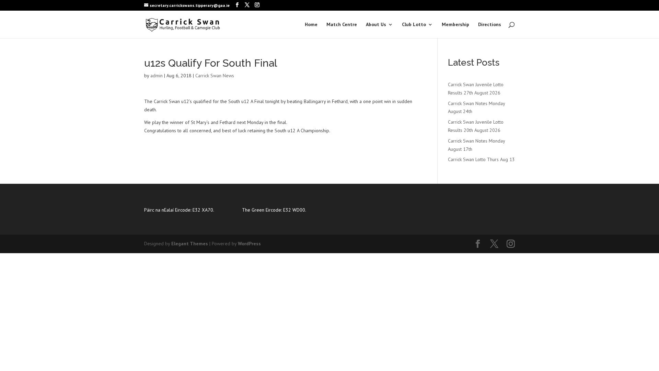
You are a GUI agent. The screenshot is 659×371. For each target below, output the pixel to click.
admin (156, 75)
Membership (455, 24)
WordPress (249, 243)
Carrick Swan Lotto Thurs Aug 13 (481, 159)
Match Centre (341, 24)
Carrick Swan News (214, 75)
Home (311, 24)
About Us (376, 24)
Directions (489, 24)
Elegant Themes (189, 243)
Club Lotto (414, 24)
